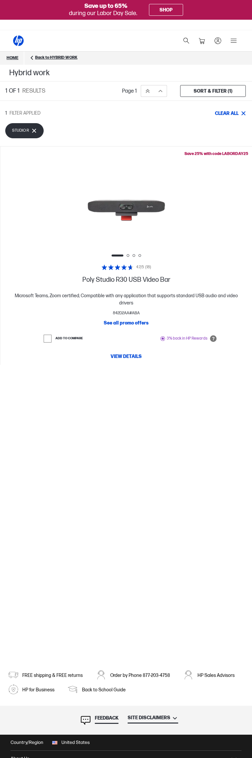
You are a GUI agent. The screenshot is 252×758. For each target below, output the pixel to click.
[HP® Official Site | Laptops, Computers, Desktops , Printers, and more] (18, 41)
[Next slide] (178, 210)
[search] (186, 41)
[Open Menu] (234, 41)
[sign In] (218, 41)
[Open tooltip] (213, 338)
